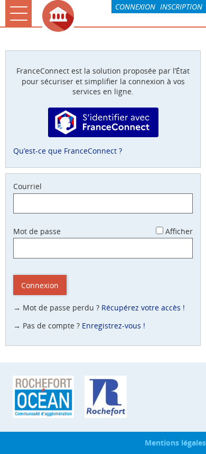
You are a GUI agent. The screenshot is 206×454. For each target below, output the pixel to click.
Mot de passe (37, 231)
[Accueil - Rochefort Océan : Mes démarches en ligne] (121, 16)
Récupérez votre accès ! (143, 307)
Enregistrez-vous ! (113, 326)
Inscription (181, 7)
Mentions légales (175, 443)
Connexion (135, 7)
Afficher (179, 231)
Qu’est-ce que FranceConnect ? (67, 151)
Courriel (27, 186)
